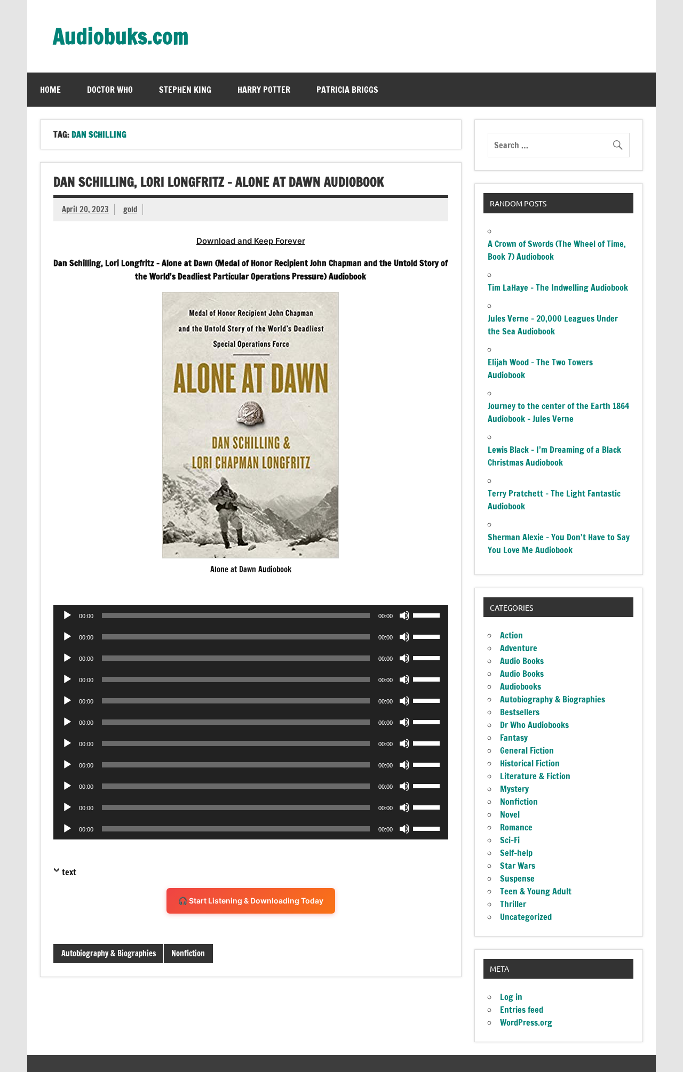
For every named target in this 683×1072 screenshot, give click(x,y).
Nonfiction (188, 953)
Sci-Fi (510, 840)
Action (511, 635)
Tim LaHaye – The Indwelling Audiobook (558, 287)
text (69, 872)
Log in (511, 997)
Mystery (514, 789)
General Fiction (527, 750)
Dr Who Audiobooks (534, 725)
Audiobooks (520, 686)
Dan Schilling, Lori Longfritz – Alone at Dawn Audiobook (218, 182)
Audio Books (522, 661)
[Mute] (404, 615)
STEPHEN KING (185, 89)
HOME (50, 89)
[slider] (428, 614)
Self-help (516, 853)
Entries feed (521, 1009)
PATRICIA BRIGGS (347, 89)
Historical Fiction (530, 763)
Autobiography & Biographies (108, 953)
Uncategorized (526, 917)
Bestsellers (519, 712)
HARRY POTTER (263, 89)
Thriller (513, 904)
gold (130, 209)
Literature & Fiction (535, 776)
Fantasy (514, 737)
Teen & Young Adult (535, 891)
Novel (510, 814)
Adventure (518, 648)
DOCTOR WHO (110, 89)
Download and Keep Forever (250, 241)
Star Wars (517, 865)
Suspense (517, 878)
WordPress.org (526, 1022)
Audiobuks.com (120, 36)
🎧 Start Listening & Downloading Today (250, 900)
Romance (516, 827)
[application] (250, 615)
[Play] (67, 615)
